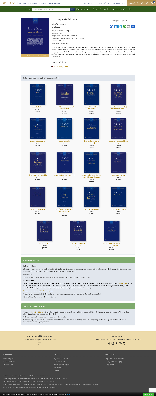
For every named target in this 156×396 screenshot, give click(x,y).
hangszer (112, 9)
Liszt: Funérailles (64, 141)
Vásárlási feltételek (23, 379)
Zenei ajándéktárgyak (62, 364)
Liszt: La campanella (38, 209)
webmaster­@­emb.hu (60, 379)
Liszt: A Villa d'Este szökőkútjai (91, 108)
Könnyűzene (109, 364)
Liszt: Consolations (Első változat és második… (118, 108)
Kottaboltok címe (9, 361)
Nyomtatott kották (61, 358)
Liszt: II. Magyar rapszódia (38, 175)
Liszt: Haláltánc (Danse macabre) (92, 142)
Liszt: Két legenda (118, 175)
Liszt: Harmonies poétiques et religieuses (118, 142)
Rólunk (13, 379)
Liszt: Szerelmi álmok (118, 209)
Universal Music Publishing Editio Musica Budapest (38, 381)
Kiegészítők (58, 367)
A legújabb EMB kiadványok (114, 358)
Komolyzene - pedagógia (114, 361)
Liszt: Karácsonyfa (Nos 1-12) (64, 175)
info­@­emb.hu (44, 376)
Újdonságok (110, 355)
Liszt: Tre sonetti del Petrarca (78, 244)
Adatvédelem (8, 364)
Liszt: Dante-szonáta (37, 141)
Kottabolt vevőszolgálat (11, 376)
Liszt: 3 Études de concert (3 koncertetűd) (64, 108)
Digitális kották (59, 361)
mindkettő (121, 9)
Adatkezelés (35, 379)
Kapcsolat (7, 355)
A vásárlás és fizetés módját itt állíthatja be (38, 291)
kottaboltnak (123, 283)
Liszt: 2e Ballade (37, 107)
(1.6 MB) (61, 67)
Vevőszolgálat (8, 358)
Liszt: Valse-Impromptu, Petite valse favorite (111, 244)
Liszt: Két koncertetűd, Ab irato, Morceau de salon (91, 176)
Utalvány (57, 370)
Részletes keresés (82, 9)
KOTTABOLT (10, 3)
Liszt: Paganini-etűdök (91, 209)
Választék (58, 355)
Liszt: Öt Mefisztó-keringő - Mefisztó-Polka (64, 210)
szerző (105, 9)
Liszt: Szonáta (44, 243)
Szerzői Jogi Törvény (38, 312)
